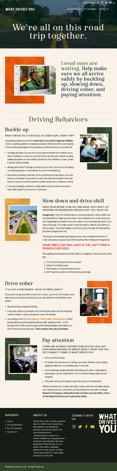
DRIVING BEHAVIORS (74, 9)
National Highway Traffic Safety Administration (44, 319)
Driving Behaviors (15, 425)
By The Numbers (14, 428)
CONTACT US (104, 9)
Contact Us (12, 432)
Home (9, 421)
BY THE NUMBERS (90, 9)
